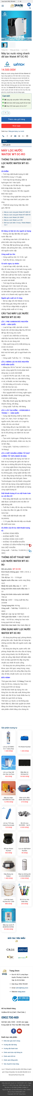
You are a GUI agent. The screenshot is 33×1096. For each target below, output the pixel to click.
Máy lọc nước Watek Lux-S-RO (13, 220)
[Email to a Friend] (15, 136)
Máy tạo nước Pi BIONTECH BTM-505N (8, 926)
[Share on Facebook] (7, 136)
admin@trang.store (22, 988)
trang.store (21, 992)
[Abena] (22, 949)
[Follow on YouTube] (20, 1)
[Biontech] (22, 957)
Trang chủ (4, 50)
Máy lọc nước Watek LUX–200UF (14, 217)
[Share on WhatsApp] (3, 136)
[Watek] (19, 64)
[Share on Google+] (23, 136)
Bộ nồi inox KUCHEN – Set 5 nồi (24, 824)
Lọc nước (24, 50)
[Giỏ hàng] (29, 4)
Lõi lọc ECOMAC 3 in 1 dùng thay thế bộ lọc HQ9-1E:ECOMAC (8, 747)
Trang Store (21, 1094)
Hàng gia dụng (14, 50)
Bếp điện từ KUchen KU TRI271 (24, 773)
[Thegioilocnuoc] (7, 64)
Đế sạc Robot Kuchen (8, 849)
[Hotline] (30, 545)
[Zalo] (30, 550)
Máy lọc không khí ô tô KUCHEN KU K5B (24, 875)
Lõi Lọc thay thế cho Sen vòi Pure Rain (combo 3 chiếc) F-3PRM (8, 773)
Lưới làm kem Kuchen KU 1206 (8, 900)
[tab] (16, 141)
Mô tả (5, 141)
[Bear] (10, 957)
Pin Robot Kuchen (25, 747)
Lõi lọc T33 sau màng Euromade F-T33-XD (8, 824)
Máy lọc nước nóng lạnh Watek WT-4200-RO (17, 215)
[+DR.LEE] (10, 949)
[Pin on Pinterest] (19, 136)
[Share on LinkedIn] (27, 136)
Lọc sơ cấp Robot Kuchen (25, 849)
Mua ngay (16, 126)
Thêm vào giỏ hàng (16, 119)
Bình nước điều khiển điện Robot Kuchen (24, 798)
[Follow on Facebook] (18, 1)
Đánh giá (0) (6, 145)
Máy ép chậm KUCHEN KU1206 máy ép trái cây (8, 798)
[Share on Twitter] (11, 136)
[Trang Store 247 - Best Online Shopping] (16, 6)
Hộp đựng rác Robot (8, 875)
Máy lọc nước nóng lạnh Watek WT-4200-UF (17, 212)
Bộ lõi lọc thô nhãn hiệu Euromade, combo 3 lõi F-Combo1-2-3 (25, 900)
